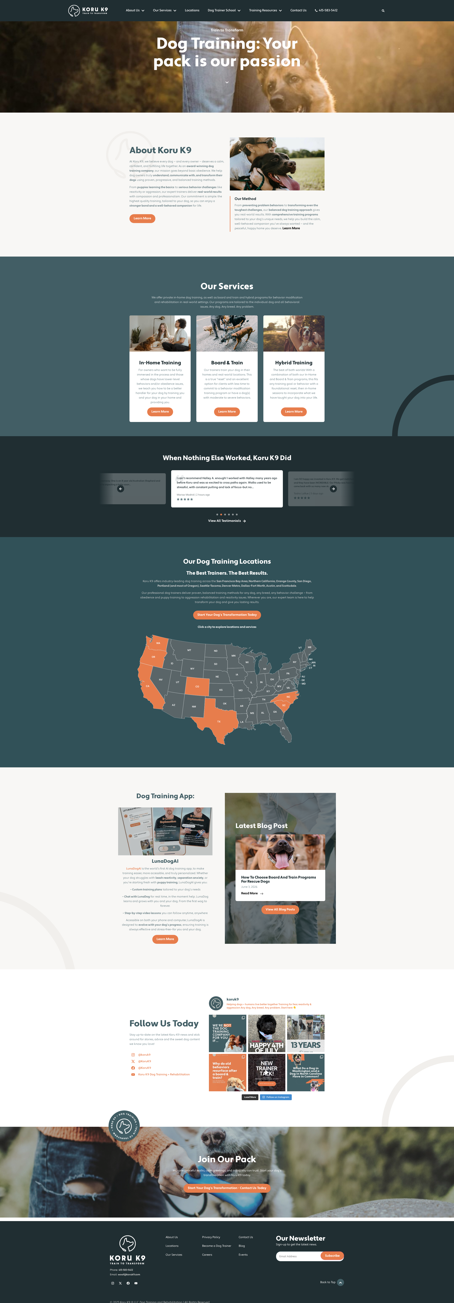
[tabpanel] (129, 488)
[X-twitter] (120, 1283)
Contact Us (298, 10)
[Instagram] (112, 1283)
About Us (133, 10)
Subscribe (332, 1256)
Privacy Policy (211, 1237)
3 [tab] (225, 514)
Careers (207, 1255)
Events (243, 1255)
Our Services (162, 10)
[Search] (383, 10)
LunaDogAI (133, 868)
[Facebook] (128, 1283)
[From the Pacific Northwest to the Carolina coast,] (306, 1072)
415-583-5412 (328, 10)
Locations (192, 10)
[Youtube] (136, 1283)
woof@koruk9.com (129, 1274)
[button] (120, 488)
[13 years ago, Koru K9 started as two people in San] (306, 1033)
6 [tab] (237, 514)
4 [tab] (229, 514)
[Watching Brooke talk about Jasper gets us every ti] (267, 1072)
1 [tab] (217, 514)
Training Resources (263, 10)
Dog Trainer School (222, 10)
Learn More (291, 228)
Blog (242, 1246)
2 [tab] (221, 514)
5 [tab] (233, 514)
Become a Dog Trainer (216, 1246)
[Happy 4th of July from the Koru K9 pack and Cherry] (267, 1033)
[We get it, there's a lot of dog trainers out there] (227, 1033)
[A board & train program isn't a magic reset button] (227, 1072)
